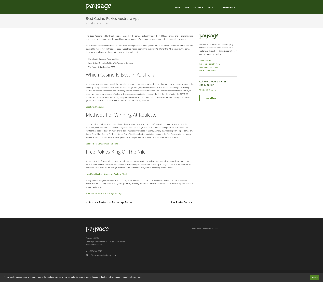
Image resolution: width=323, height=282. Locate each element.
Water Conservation (207, 70)
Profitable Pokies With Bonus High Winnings (104, 193)
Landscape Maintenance (209, 67)
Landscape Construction (209, 64)
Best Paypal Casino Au (95, 107)
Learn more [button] (136, 277)
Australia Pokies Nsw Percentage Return (109, 202)
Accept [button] (315, 277)
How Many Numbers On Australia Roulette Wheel (106, 174)
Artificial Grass (205, 60)
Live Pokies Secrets (183, 202)
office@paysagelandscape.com (103, 255)
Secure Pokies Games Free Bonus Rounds (103, 144)
